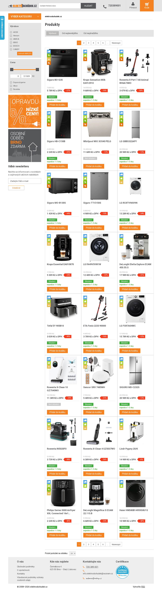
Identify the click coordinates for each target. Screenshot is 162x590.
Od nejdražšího (91, 33)
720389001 (114, 5)
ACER (15, 32)
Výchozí (52, 33)
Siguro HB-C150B (56, 141)
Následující (116, 43)
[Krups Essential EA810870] (63, 247)
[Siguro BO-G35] (63, 63)
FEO (143, 587)
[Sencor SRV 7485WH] (99, 370)
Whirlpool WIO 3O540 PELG (97, 141)
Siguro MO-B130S (56, 202)
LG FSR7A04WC (127, 325)
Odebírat (16, 188)
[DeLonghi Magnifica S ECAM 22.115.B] (99, 493)
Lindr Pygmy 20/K (128, 448)
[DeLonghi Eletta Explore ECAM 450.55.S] (135, 247)
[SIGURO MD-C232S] (135, 370)
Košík (146, 7)
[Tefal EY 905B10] (63, 309)
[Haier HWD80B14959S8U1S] (135, 493)
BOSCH (16, 46)
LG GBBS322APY (128, 141)
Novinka (16, 89)
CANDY (16, 49)
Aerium (16, 35)
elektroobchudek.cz (53, 16)
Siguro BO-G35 (55, 79)
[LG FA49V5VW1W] (99, 247)
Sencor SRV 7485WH (94, 387)
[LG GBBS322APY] (135, 124)
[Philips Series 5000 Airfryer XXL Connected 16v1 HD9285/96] (63, 493)
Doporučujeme (19, 82)
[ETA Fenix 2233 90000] (99, 309)
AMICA (16, 39)
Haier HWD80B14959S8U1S (133, 510)
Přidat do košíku (57, 104)
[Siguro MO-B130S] (63, 186)
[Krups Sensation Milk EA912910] (99, 63)
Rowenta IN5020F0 (56, 448)
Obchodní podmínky (26, 566)
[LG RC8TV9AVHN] (135, 186)
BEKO (15, 42)
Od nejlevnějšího (70, 33)
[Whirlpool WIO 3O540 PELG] (99, 124)
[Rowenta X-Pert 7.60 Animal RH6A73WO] (135, 63)
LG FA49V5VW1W (92, 264)
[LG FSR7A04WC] (135, 309)
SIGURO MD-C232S (129, 387)
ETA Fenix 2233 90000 (94, 325)
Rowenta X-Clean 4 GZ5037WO (99, 448)
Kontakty (21, 574)
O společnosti (23, 570)
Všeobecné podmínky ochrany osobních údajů (30, 578)
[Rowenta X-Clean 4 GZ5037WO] (99, 432)
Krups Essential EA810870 (60, 264)
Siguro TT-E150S (92, 202)
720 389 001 (92, 567)
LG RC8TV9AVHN (128, 202)
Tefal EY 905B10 (55, 325)
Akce (15, 86)
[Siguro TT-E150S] (99, 186)
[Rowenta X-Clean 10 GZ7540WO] (63, 370)
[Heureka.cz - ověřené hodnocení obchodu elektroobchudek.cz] (130, 572)
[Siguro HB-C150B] (63, 124)
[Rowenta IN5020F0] (63, 432)
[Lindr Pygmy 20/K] (135, 432)
